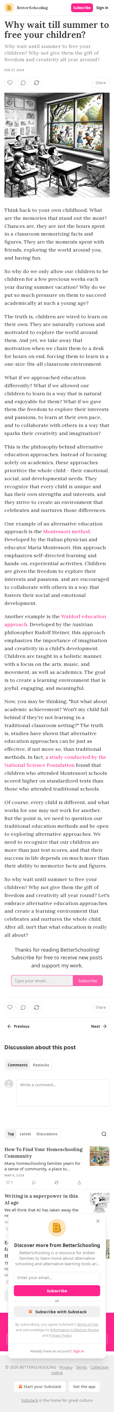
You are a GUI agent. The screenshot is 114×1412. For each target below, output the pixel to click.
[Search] (104, 1133)
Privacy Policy (60, 1335)
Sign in (102, 7)
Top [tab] (11, 1133)
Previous (21, 1026)
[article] (57, 1166)
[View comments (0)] (23, 82)
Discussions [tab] (47, 1133)
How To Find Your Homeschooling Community (43, 1152)
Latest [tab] (25, 1133)
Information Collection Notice (74, 1329)
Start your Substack (42, 1386)
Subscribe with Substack (61, 1311)
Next (95, 1026)
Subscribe (82, 7)
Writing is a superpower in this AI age (41, 1199)
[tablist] (28, 1065)
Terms (81, 1367)
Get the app (84, 1386)
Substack (29, 1400)
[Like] (9, 82)
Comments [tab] (17, 1065)
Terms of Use (87, 1324)
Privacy (65, 1367)
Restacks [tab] (41, 1065)
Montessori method (66, 531)
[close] (98, 1221)
